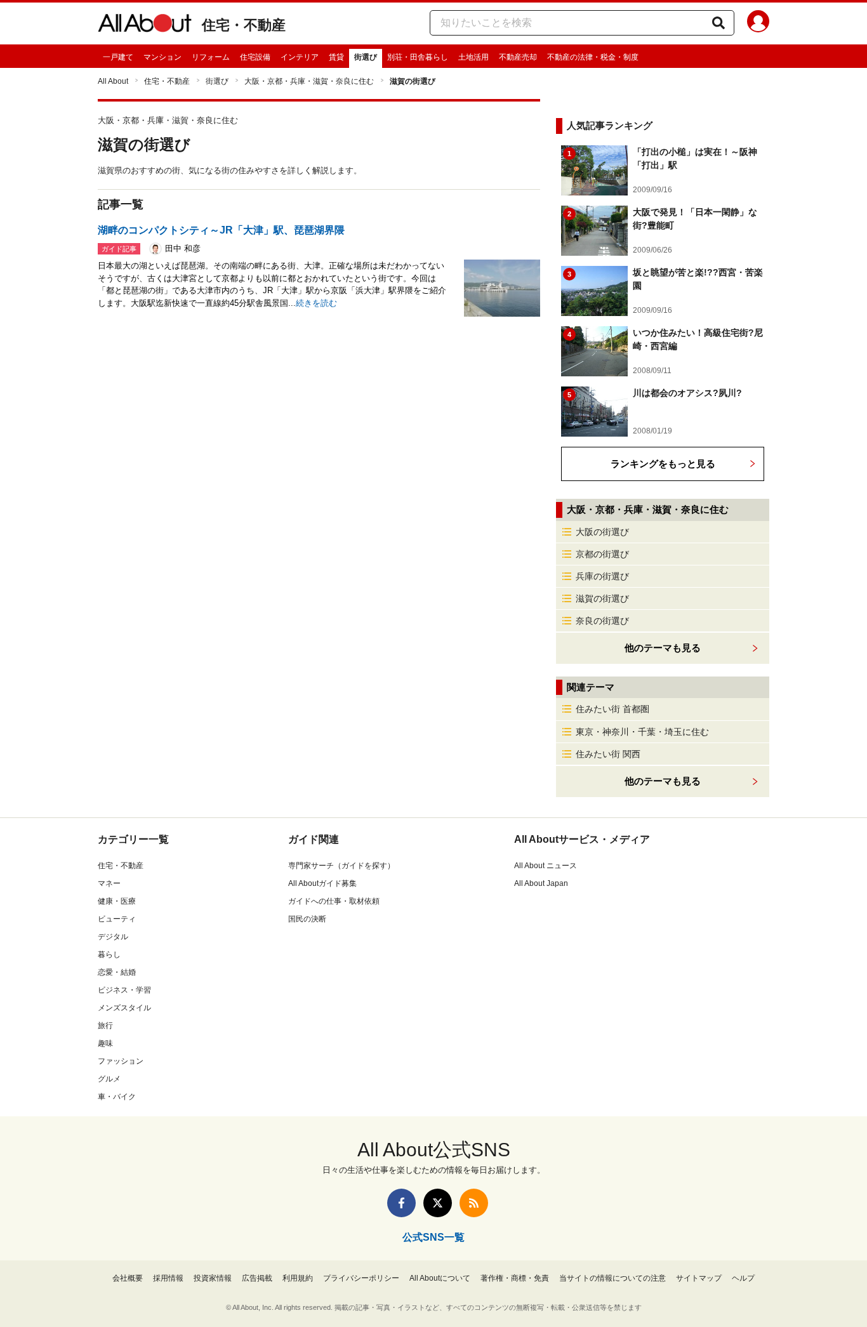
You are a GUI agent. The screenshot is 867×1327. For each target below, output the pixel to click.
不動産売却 (518, 57)
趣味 (105, 1043)
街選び (365, 57)
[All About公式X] (437, 1203)
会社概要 (127, 1278)
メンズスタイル (124, 1007)
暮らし (109, 954)
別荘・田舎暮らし (417, 57)
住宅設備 (255, 57)
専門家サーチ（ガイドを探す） (341, 865)
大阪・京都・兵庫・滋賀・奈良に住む (309, 81)
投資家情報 (213, 1278)
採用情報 (168, 1278)
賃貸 (336, 57)
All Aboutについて (439, 1278)
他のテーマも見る (663, 781)
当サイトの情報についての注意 (612, 1278)
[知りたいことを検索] (718, 23)
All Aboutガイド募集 (322, 883)
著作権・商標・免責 (514, 1278)
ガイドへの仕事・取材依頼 (334, 901)
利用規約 (297, 1278)
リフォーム (211, 57)
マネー (109, 883)
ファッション (120, 1061)
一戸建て (118, 57)
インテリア (300, 57)
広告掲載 (257, 1278)
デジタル (113, 936)
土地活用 (473, 57)
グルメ (109, 1078)
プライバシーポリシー (361, 1278)
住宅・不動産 (244, 25)
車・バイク (117, 1096)
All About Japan (541, 883)
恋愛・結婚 (117, 972)
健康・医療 (117, 901)
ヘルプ (743, 1278)
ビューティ (117, 918)
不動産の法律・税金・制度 (593, 57)
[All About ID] (758, 23)
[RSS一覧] (474, 1203)
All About (113, 81)
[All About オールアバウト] (145, 25)
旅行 (105, 1025)
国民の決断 (307, 918)
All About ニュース (545, 865)
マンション (162, 57)
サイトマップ (699, 1278)
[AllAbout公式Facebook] (401, 1203)
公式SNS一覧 (433, 1237)
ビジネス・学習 (124, 990)
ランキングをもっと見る (663, 463)
